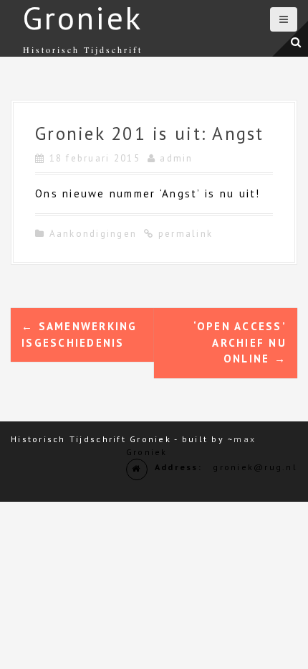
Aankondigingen (93, 234)
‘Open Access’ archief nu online (240, 342)
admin (176, 158)
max (245, 439)
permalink (184, 234)
